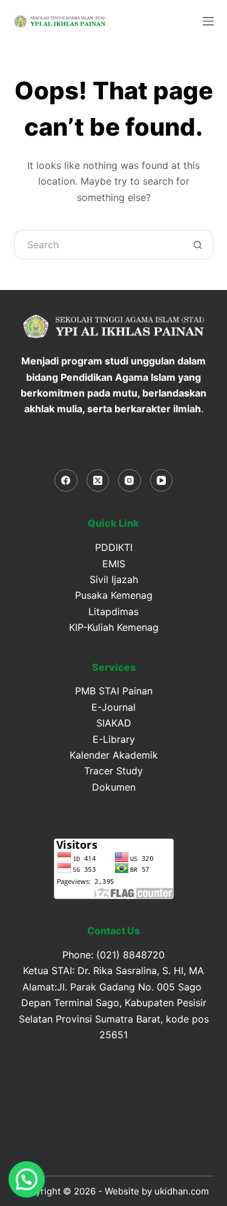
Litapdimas (113, 611)
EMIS (113, 564)
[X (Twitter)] (98, 480)
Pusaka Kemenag (114, 595)
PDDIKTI (114, 547)
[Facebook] (65, 480)
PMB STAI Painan (114, 691)
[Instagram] (129, 480)
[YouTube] (161, 480)
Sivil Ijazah (114, 579)
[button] (26, 1179)
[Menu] (208, 21)
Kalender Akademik (114, 755)
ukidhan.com (181, 1191)
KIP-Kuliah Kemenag (114, 627)
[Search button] (198, 244)
